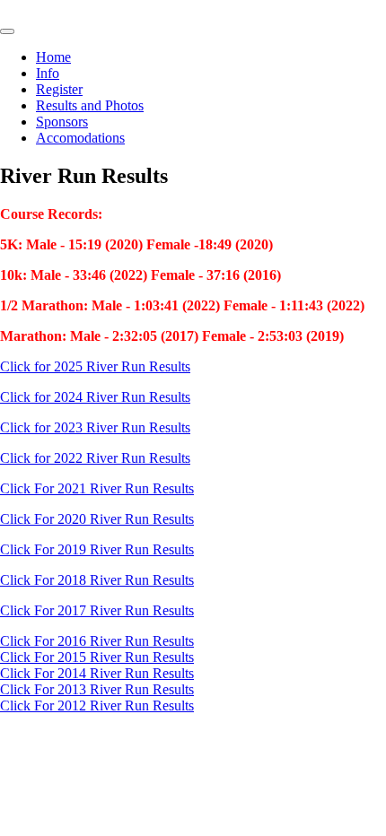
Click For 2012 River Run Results (97, 705)
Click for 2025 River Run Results (95, 366)
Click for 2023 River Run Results (95, 427)
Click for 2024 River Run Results (95, 397)
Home (53, 57)
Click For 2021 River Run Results (97, 488)
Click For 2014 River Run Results (97, 673)
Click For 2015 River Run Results (97, 657)
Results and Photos (90, 105)
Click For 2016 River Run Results (97, 641)
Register (59, 89)
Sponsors (62, 121)
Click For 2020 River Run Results (97, 519)
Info (47, 73)
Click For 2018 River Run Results (97, 580)
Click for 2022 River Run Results (95, 458)
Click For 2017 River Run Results (97, 610)
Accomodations (80, 137)
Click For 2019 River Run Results (97, 549)
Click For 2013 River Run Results (97, 689)
